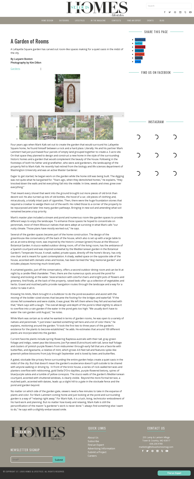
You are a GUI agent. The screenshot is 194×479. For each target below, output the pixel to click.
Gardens (15, 68)
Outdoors (64, 20)
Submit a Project (97, 452)
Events (150, 20)
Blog (162, 20)
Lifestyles (80, 20)
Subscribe (93, 441)
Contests (116, 20)
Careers (92, 455)
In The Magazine (98, 20)
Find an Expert (134, 20)
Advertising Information (101, 448)
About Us (93, 437)
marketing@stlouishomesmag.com (156, 446)
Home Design (47, 20)
